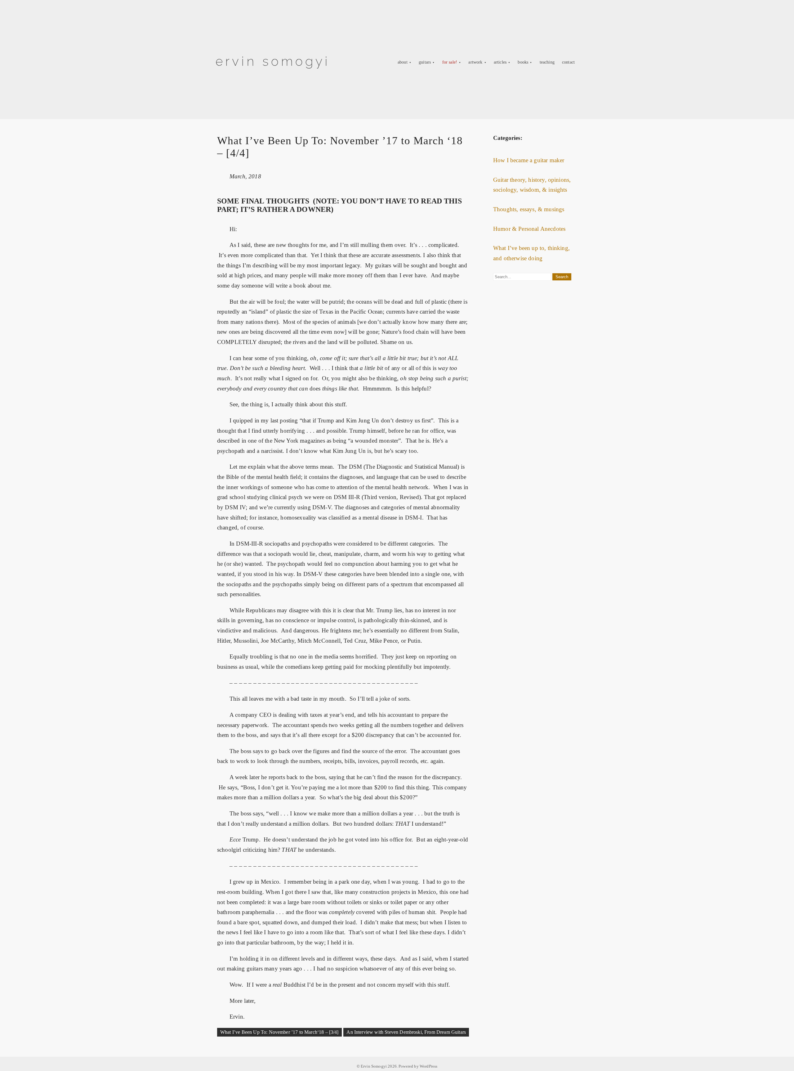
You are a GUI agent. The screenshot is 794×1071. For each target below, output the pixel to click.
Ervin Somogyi (273, 61)
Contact (568, 62)
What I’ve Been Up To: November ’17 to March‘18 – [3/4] (279, 1032)
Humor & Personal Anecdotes (529, 228)
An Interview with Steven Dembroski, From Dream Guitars (406, 1032)
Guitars (425, 62)
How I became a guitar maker (528, 160)
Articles (500, 62)
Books (523, 62)
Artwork (475, 62)
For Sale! (449, 62)
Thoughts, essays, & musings (528, 209)
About (403, 62)
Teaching (547, 62)
